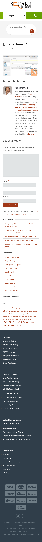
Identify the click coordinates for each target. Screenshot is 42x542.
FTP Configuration (11, 268)
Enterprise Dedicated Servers (13, 397)
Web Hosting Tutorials (10, 401)
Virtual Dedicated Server (11, 424)
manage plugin (32, 316)
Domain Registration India (11, 408)
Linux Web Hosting (9, 341)
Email (6, 189)
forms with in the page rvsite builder (22, 314)
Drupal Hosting (10, 261)
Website (6, 197)
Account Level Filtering (10, 308)
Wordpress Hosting (11, 290)
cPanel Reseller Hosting (11, 382)
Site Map (6, 473)
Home (11, 48)
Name (6, 181)
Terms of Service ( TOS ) (11, 462)
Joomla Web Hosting (10, 359)
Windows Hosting (11, 287)
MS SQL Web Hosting (10, 348)
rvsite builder (13, 322)
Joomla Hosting (10, 272)
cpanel (7, 310)
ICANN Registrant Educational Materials (16, 439)
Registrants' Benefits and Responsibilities (17, 436)
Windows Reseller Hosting (12, 385)
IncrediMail (6, 316)
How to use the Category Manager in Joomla (20, 240)
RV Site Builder (10, 279)
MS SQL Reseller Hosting (11, 389)
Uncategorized (10, 283)
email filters (27, 311)
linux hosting (14, 316)
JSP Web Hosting (9, 352)
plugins (17, 319)
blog (18, 308)
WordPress (16, 325)
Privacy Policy (8, 458)
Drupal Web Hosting (9, 363)
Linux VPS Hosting (11, 276)
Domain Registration (10, 405)
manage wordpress (8, 319)
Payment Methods (9, 465)
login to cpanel (22, 316)
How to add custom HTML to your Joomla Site (21, 237)
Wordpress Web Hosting (11, 356)
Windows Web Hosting (10, 345)
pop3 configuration (25, 319)
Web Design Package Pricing (13, 432)
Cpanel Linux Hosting (12, 257)
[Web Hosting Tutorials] (21, 5)
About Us (6, 454)
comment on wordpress (27, 308)
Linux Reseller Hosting (10, 378)
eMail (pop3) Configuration (14, 265)
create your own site (17, 311)
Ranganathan (21, 87)
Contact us (6, 469)
